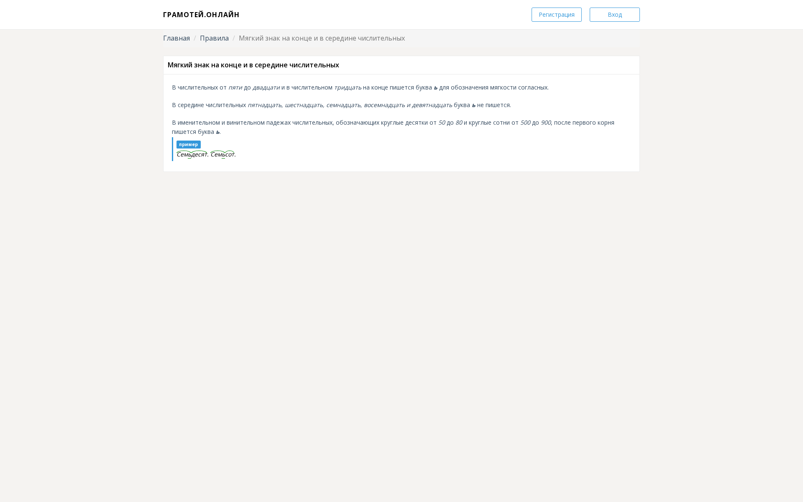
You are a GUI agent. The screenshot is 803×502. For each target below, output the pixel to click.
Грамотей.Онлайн (201, 14)
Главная (176, 38)
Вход (615, 14)
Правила (214, 38)
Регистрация (557, 14)
